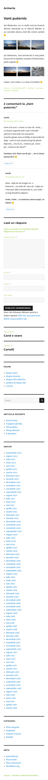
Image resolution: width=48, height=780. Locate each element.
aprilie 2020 (11, 547)
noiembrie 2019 (13, 564)
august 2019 (11, 574)
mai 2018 (10, 623)
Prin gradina (11, 427)
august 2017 (11, 652)
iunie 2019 (11, 580)
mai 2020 (10, 544)
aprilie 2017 (11, 665)
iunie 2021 (10, 502)
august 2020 (11, 534)
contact (9, 386)
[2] (24, 45)
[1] (10, 45)
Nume (7, 273)
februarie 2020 (13, 554)
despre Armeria (13, 376)
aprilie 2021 (11, 508)
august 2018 (11, 613)
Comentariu (10, 237)
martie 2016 (11, 708)
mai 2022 (10, 466)
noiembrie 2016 (13, 682)
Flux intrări (11, 759)
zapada (15, 90)
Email (7, 284)
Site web (8, 295)
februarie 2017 (12, 672)
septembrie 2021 (13, 492)
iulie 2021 (10, 498)
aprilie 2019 (11, 587)
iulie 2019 (10, 577)
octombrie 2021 (13, 489)
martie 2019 (11, 590)
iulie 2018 (10, 616)
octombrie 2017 (13, 646)
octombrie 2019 (13, 567)
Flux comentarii (13, 763)
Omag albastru (13, 430)
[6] (37, 71)
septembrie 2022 (14, 453)
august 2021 (11, 495)
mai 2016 (10, 701)
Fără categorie (12, 727)
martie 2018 (11, 629)
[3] (37, 45)
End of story (11, 420)
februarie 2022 (13, 476)
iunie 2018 (10, 619)
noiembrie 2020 (13, 525)
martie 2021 (11, 511)
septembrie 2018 (13, 610)
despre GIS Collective (15, 379)
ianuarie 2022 (12, 479)
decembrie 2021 (13, 482)
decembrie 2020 (13, 521)
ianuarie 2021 (12, 518)
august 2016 (11, 691)
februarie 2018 (12, 633)
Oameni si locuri (13, 734)
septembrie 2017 (13, 649)
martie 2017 (11, 669)
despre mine (11, 373)
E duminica (11, 433)
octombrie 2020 (13, 528)
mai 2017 (10, 662)
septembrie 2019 (13, 570)
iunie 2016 (11, 698)
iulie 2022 (10, 459)
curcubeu (39, 88)
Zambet (31, 88)
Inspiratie (10, 730)
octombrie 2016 (13, 685)
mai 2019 (10, 583)
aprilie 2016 (11, 704)
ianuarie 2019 (12, 597)
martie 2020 (11, 551)
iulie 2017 (10, 655)
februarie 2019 (12, 593)
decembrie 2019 (13, 561)
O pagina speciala (14, 424)
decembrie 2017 (13, 639)
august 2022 (11, 456)
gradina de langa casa (16, 383)
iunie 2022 (11, 462)
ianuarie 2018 (12, 636)
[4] (10, 71)
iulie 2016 (10, 695)
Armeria (9, 8)
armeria (7, 88)
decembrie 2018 (13, 600)
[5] (24, 71)
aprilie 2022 (11, 469)
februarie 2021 (12, 515)
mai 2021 (10, 505)
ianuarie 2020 (12, 557)
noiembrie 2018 (13, 603)
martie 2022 (11, 472)
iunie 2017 (10, 659)
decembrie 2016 (13, 678)
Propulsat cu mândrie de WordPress (25, 775)
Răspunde (8, 163)
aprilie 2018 (11, 626)
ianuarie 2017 (12, 675)
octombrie (8, 90)
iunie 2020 (11, 541)
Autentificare (12, 756)
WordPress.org (13, 766)
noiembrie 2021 (13, 485)
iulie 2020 (10, 538)
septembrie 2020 (14, 531)
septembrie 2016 (13, 688)
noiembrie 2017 (13, 642)
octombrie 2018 (13, 606)
